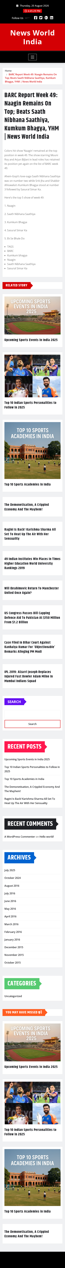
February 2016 (13, 932)
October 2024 (12, 878)
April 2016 (10, 916)
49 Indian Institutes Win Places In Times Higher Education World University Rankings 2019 (32, 563)
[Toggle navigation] (32, 57)
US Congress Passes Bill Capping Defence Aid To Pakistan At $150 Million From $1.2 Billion (32, 618)
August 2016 (11, 885)
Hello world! (46, 836)
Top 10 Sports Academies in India (27, 484)
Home (8, 70)
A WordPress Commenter (19, 836)
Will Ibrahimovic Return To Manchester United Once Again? (31, 591)
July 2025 (9, 870)
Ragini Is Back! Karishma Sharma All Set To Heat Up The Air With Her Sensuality (30, 534)
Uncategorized (13, 996)
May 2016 (10, 908)
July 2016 (9, 893)
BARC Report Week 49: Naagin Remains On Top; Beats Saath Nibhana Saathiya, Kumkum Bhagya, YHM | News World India (31, 78)
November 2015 (14, 955)
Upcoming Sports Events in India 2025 (31, 340)
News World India (32, 37)
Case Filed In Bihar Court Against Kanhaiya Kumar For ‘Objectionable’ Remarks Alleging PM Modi (29, 647)
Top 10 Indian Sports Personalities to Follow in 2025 (30, 405)
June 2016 (10, 901)
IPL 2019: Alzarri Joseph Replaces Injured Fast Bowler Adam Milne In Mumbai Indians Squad (28, 676)
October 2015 (12, 962)
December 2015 (13, 947)
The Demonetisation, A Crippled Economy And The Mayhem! (26, 507)
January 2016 (12, 939)
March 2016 (11, 924)
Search (14, 701)
